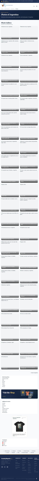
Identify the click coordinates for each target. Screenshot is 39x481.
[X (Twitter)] (5, 467)
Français (5, 445)
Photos (3, 382)
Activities (3, 403)
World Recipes (4, 412)
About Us (23, 460)
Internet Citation (25, 452)
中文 (4, 442)
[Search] (34, 6)
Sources (29, 470)
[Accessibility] (36, 478)
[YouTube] (7, 467)
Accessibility (24, 470)
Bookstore (4, 405)
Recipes (3, 381)
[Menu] (37, 6)
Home (2, 8)
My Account (18, 465)
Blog (3, 407)
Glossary (32, 452)
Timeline (3, 385)
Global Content (4, 409)
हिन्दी (4, 444)
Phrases (3, 386)
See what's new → (6, 1)
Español (5, 441)
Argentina (12, 8)
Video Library (4, 411)
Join (16, 460)
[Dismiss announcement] (37, 1)
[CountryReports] (7, 4)
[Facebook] (2, 467)
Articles (3, 404)
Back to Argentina (34, 372)
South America (7, 8)
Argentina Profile (5, 378)
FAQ (28, 460)
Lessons (7, 452)
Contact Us (24, 462)
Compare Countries (5, 408)
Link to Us (29, 472)
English (35, 461)
